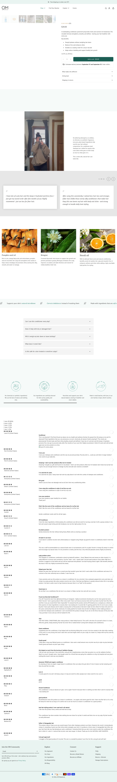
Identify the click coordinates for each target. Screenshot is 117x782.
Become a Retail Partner (77, 754)
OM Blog (47, 763)
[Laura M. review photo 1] (76, 447)
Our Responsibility (50, 760)
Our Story (47, 754)
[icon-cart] (113, 8)
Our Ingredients (49, 757)
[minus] (63, 59)
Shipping (97, 754)
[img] (8, 431)
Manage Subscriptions (101, 760)
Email (4, 751)
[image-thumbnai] (6, 19)
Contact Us (73, 751)
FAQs (96, 751)
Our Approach (49, 751)
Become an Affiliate (75, 757)
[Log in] (109, 8)
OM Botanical (61, 777)
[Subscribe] (37, 751)
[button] (93, 59)
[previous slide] (108, 179)
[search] (106, 8)
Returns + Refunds (100, 757)
